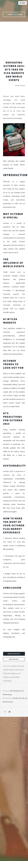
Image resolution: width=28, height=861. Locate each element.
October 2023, (16, 666)
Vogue (15, 396)
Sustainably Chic (9, 637)
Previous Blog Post (14, 653)
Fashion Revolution (11, 633)
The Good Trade (13, 508)
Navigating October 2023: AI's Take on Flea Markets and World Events (14, 71)
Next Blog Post (14, 659)
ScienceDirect (18, 354)
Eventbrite (10, 549)
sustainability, (15, 677)
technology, (7, 681)
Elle (23, 396)
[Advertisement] (14, 39)
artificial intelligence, (11, 673)
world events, (19, 670)
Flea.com (14, 14)
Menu (23, 3)
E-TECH (14, 723)
